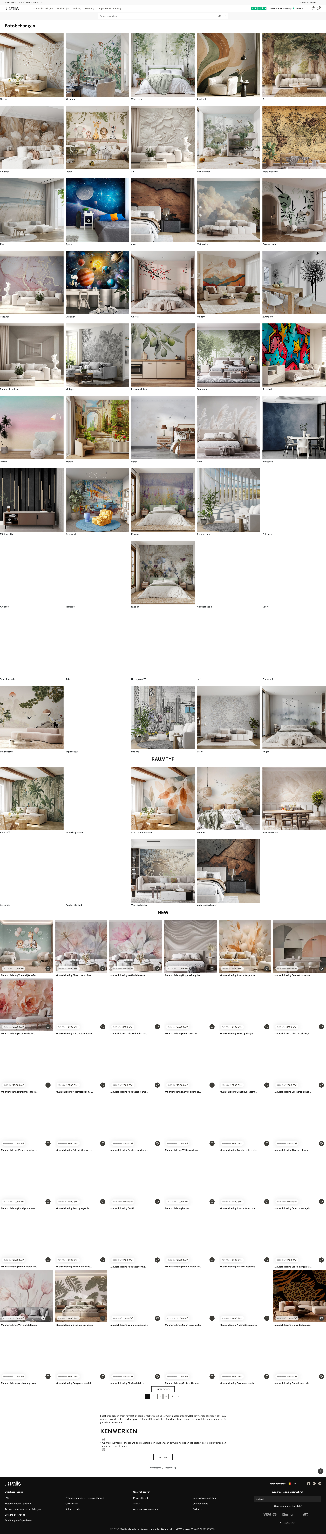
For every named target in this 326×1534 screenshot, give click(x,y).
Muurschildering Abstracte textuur (237, 1208)
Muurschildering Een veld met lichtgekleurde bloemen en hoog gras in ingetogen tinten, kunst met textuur (293, 1383)
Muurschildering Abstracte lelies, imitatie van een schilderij (293, 1033)
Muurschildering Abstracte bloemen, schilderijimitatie (129, 1091)
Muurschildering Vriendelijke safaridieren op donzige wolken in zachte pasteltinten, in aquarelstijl (19, 975)
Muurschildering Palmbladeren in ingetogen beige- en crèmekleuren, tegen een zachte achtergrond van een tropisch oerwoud (183, 1266)
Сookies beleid (200, 1503)
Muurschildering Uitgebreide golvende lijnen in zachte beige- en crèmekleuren (183, 975)
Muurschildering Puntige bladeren (18, 1208)
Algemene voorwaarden (145, 1509)
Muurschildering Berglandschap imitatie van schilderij (19, 1091)
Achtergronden (73, 1509)
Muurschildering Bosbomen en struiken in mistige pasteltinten (238, 1383)
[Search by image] (220, 16)
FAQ (7, 1497)
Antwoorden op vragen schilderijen (23, 1509)
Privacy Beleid (140, 1497)
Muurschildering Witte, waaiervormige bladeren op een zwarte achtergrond (183, 1150)
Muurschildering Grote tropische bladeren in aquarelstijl (293, 1091)
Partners (197, 1509)
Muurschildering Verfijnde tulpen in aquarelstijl (19, 1324)
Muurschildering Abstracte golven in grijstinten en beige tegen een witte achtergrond (19, 1383)
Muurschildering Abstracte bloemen (74, 1033)
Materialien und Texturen (18, 1503)
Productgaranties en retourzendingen (84, 1497)
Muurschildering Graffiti (122, 1208)
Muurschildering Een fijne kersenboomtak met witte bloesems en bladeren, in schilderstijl (74, 1266)
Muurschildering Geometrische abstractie (293, 975)
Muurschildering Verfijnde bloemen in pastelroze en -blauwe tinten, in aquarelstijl (129, 975)
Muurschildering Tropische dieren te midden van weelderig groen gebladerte (238, 1150)
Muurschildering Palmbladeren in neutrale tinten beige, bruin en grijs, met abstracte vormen (19, 1266)
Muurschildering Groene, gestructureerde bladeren (74, 1324)
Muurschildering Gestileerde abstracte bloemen (19, 1033)
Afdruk (136, 1503)
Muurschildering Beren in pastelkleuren (238, 1266)
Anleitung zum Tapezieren (18, 1520)
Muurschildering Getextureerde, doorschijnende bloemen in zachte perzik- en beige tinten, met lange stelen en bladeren (293, 1208)
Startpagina (155, 1467)
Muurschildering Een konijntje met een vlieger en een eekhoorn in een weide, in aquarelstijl (293, 1266)
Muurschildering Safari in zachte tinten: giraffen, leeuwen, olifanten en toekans (183, 1324)
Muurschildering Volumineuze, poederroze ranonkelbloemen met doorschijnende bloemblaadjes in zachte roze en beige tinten (129, 1324)
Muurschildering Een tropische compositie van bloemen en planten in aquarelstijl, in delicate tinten (183, 1091)
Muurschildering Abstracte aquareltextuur (238, 1324)
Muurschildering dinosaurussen (181, 1033)
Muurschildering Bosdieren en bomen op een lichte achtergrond (129, 1150)
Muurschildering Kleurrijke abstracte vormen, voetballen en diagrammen (129, 1033)
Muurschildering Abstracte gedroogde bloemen (238, 975)
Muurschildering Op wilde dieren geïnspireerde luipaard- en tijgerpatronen (293, 1324)
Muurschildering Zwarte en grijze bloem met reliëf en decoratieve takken (19, 1150)
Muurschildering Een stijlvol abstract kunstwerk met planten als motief (238, 1091)
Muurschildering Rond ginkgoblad (73, 1208)
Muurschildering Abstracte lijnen (291, 1150)
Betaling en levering (15, 1514)
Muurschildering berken (177, 1208)
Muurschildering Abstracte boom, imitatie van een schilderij (74, 1091)
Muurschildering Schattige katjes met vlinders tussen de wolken (238, 1033)
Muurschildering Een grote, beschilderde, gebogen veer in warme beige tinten (74, 1383)
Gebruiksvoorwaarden (204, 1497)
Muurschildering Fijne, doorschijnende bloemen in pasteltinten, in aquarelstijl (74, 975)
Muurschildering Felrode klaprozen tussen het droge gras (74, 1150)
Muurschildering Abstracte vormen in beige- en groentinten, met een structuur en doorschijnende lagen (129, 1266)
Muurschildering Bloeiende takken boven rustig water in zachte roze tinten (129, 1383)
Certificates (71, 1503)
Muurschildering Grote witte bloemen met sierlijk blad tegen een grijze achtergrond (183, 1383)
